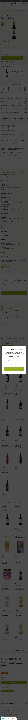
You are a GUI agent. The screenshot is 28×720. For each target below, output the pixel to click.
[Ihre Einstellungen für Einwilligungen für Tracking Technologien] (9, 718)
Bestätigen (14, 369)
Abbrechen (14, 365)
